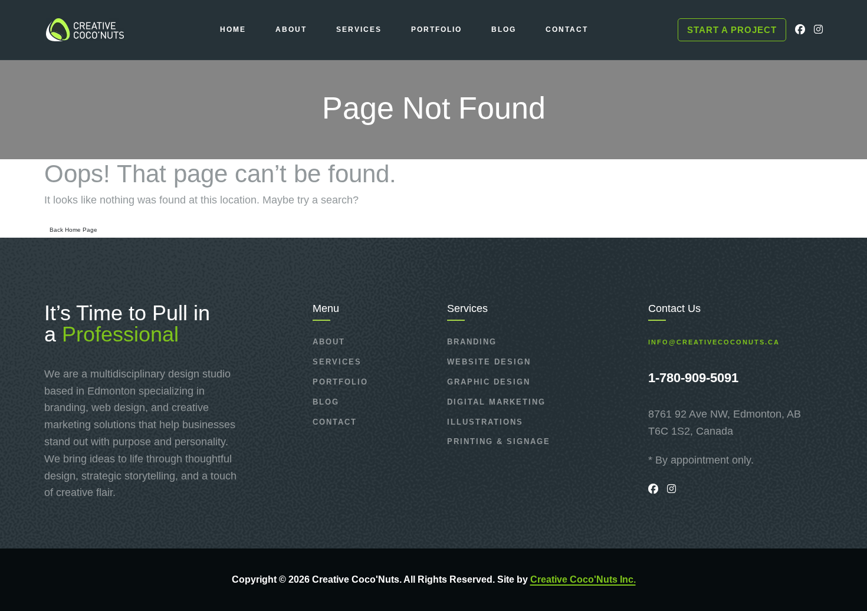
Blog (326, 402)
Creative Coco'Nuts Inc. (583, 579)
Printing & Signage (498, 441)
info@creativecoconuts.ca (714, 342)
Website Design (489, 361)
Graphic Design (488, 381)
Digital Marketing (496, 402)
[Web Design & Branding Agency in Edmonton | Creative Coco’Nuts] (84, 30)
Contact (335, 422)
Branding (472, 341)
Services (337, 361)
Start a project (732, 30)
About (329, 341)
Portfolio (340, 381)
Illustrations (485, 422)
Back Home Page (73, 229)
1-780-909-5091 (693, 377)
